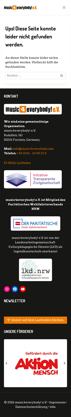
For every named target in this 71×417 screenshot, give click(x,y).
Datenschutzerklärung (31, 407)
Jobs (53, 407)
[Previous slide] (6, 363)
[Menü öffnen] (64, 7)
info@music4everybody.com (33, 148)
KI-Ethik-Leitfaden (17, 163)
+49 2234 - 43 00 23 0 (31, 153)
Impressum (57, 402)
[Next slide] (64, 363)
